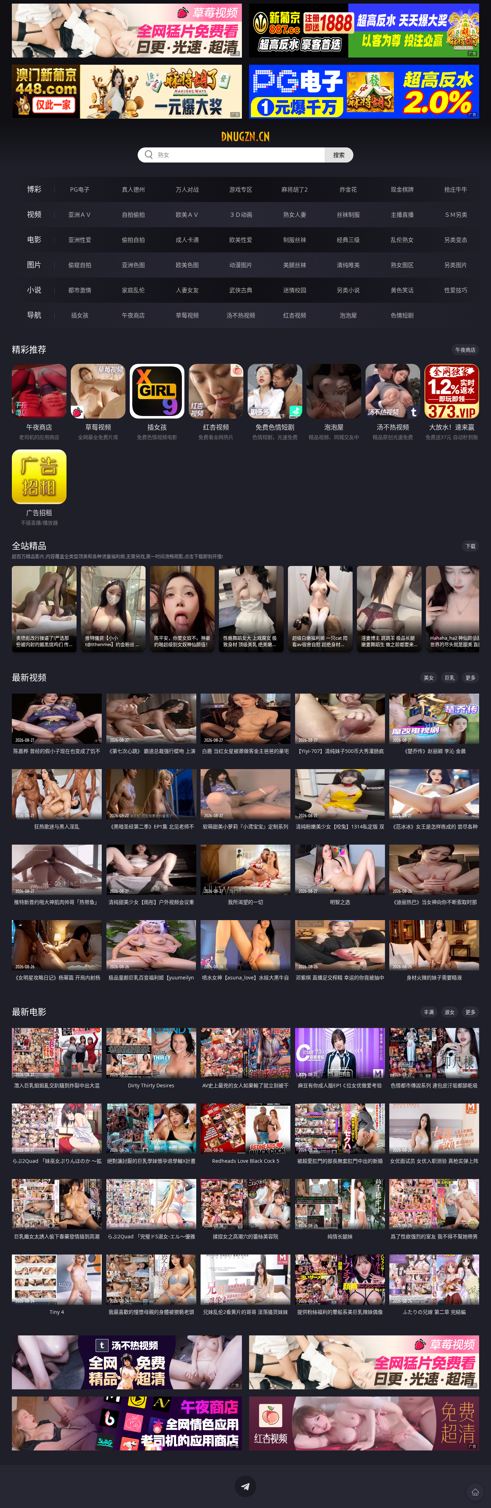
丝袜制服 (348, 215)
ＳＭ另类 (455, 215)
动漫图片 (240, 265)
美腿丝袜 (294, 265)
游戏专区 (240, 189)
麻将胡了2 (294, 189)
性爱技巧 (455, 290)
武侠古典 (240, 290)
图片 (34, 265)
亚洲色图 (133, 265)
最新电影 (29, 1012)
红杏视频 (294, 315)
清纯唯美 (348, 265)
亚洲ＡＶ (79, 215)
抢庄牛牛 (455, 189)
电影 (34, 240)
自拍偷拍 (133, 215)
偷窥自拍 (79, 265)
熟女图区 (402, 265)
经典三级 (348, 240)
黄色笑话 (402, 290)
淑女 (450, 1012)
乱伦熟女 (402, 240)
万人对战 (187, 189)
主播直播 (402, 215)
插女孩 (79, 315)
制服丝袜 (294, 240)
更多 (470, 677)
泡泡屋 (348, 315)
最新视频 (29, 677)
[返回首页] (475, 1492)
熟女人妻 (294, 215)
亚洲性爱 (79, 240)
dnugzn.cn (245, 136)
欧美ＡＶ (187, 215)
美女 (429, 677)
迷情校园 (294, 290)
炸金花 (348, 189)
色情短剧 (402, 315)
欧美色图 (187, 265)
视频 (34, 214)
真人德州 (133, 189)
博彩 (34, 189)
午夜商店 (133, 315)
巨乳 (450, 677)
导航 (34, 315)
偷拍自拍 (133, 240)
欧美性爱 (240, 240)
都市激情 (79, 290)
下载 (470, 546)
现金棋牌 (402, 189)
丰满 (429, 1012)
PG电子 (80, 189)
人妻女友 (187, 290)
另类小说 (348, 290)
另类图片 (455, 265)
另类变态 (455, 240)
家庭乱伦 (133, 290)
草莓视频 (187, 315)
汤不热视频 (240, 315)
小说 (34, 290)
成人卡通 (187, 240)
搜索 (339, 155)
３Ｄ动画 (240, 215)
